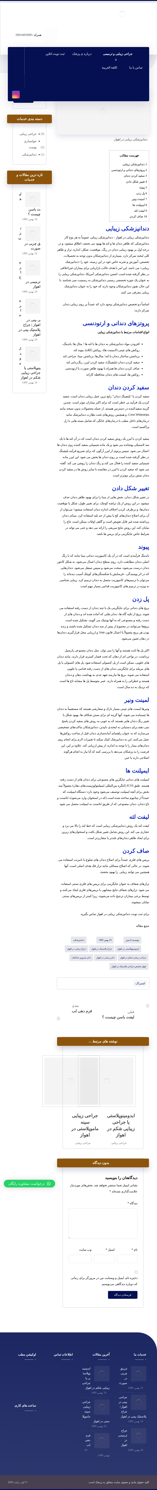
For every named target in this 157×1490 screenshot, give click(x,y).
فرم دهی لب (87, 1440)
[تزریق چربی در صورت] (32, 233)
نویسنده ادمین (132, 940)
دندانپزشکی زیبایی (135, 164)
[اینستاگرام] (16, 94)
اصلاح (123, 865)
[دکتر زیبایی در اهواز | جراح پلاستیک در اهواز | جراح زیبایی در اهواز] (122, 14)
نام (134, 1249)
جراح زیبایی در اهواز (76, 948)
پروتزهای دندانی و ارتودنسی (129, 170)
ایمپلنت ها (139, 204)
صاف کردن (138, 216)
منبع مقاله (142, 925)
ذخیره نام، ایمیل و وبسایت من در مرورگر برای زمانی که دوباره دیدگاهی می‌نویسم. (104, 1281)
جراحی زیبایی (119, 1142)
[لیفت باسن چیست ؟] (32, 199)
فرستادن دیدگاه (122, 1294)
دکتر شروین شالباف (81, 957)
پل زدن (141, 193)
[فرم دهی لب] (102, 1440)
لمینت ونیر (139, 199)
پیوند (143, 187)
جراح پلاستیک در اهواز (101, 948)
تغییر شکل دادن (136, 181)
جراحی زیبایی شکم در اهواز (133, 957)
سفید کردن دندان (135, 175)
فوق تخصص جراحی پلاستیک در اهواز (129, 966)
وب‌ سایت (85, 1249)
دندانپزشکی (78, 940)
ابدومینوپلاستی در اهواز (128, 948)
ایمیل (110, 1249)
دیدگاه (132, 1203)
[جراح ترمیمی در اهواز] (32, 267)
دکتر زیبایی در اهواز (105, 957)
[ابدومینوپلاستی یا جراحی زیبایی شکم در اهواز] (32, 354)
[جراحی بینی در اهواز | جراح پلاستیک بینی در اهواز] (32, 306)
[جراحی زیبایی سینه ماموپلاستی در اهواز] (102, 1407)
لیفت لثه (140, 210)
